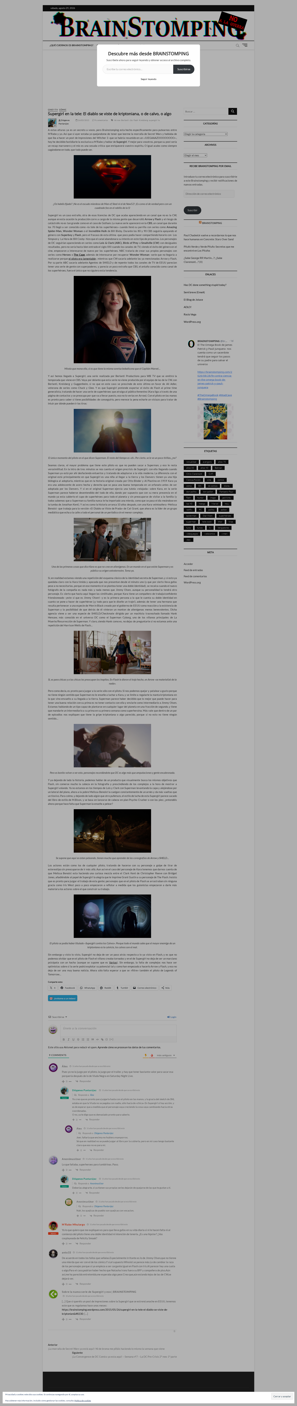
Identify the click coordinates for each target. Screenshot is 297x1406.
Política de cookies (82, 1400)
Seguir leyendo (148, 79)
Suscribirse (183, 69)
